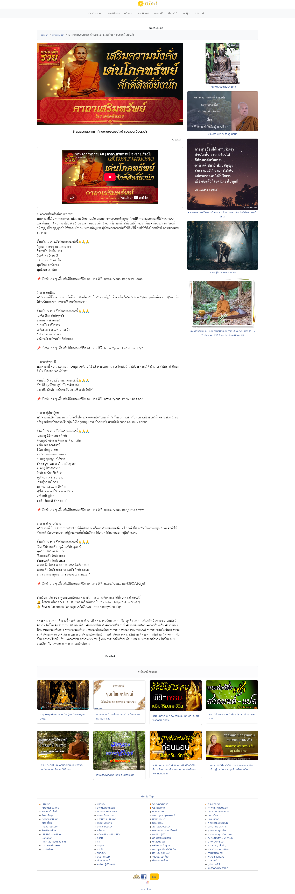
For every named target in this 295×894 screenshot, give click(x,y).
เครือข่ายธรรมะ (50, 826)
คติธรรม (128, 13)
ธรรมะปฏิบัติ (158, 834)
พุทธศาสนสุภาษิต (217, 830)
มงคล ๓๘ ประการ (217, 826)
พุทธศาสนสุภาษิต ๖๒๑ (220, 834)
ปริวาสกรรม (103, 856)
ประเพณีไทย (48, 849)
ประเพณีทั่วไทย (160, 860)
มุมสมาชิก (200, 13)
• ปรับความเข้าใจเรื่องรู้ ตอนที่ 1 (222, 134)
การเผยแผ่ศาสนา (51, 845)
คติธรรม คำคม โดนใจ (108, 834)
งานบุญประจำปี (160, 856)
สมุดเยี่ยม (47, 823)
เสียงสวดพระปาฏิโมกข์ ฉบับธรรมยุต (115, 775)
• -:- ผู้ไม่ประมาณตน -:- (223, 272)
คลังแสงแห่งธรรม (161, 838)
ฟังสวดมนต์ (103, 860)
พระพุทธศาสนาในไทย (218, 849)
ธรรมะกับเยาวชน (106, 815)
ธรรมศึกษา (114, 13)
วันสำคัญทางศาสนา (218, 868)
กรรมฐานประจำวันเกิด (164, 849)
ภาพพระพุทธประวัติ (218, 807)
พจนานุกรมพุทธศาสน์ (163, 815)
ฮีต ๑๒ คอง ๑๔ (161, 853)
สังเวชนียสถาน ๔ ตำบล (220, 838)
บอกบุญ (186, 13)
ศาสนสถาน (144, 13)
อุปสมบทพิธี (214, 864)
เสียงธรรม (157, 823)
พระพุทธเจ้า (214, 804)
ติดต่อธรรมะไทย (50, 819)
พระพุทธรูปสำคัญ (217, 845)
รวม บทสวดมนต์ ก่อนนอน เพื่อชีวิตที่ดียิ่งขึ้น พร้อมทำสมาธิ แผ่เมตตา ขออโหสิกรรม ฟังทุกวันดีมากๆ (174, 769)
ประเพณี (172, 13)
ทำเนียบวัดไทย (215, 853)
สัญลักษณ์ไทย (49, 830)
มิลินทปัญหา (158, 819)
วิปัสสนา (101, 853)
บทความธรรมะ (104, 826)
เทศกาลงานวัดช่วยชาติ (54, 841)
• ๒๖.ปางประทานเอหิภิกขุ (222, 86)
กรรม (100, 838)
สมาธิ (100, 849)
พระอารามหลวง (216, 856)
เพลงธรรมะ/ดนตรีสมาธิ (164, 830)
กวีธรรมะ (101, 830)
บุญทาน (101, 845)
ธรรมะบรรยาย (104, 823)
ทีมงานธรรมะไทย (50, 807)
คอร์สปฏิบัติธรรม (106, 864)
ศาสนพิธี (158, 13)
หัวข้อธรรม (158, 811)
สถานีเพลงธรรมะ (161, 826)
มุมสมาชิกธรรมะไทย (52, 834)
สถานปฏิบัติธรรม (106, 807)
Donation (47, 838)
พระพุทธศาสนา (95, 13)
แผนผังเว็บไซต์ (49, 811)
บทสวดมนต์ (58, 35)
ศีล (98, 841)
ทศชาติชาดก (214, 815)
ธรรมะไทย (146, 889)
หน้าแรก (44, 35)
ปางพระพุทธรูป (215, 841)
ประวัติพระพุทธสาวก (218, 811)
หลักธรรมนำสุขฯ (161, 845)
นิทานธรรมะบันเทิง (106, 819)
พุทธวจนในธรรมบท (218, 823)
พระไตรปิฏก (158, 807)
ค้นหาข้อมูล (47, 815)
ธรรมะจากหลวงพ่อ (107, 811)
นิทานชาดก (213, 819)
